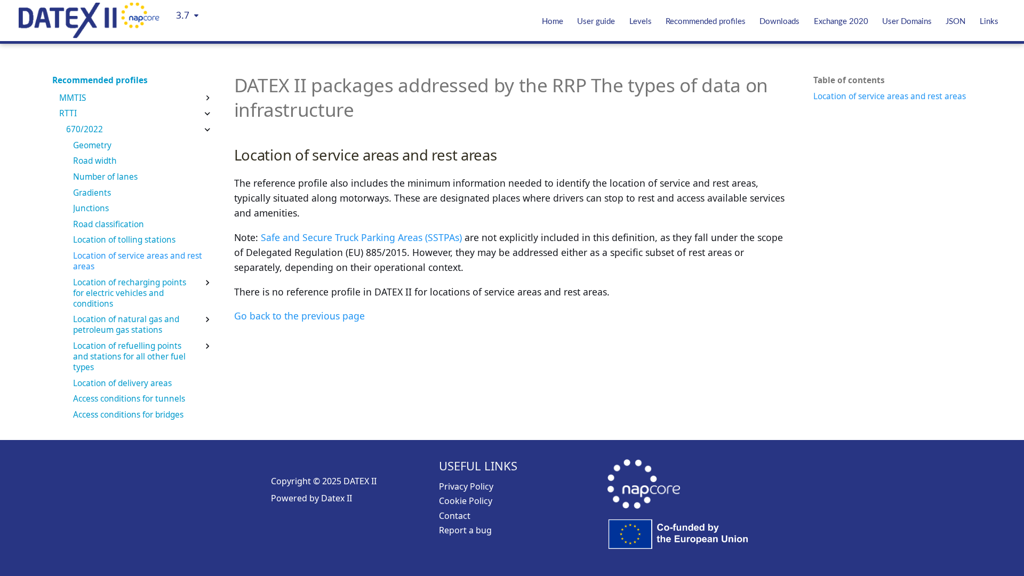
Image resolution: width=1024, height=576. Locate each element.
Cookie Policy (465, 501)
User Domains (907, 22)
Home (552, 22)
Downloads (779, 22)
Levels (640, 22)
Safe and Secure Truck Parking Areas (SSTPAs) (361, 237)
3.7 (182, 15)
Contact (454, 516)
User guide (596, 22)
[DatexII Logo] (89, 34)
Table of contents (849, 80)
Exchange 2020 (841, 22)
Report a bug (465, 530)
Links (989, 22)
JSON (955, 22)
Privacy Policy (466, 486)
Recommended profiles (706, 22)
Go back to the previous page (299, 315)
